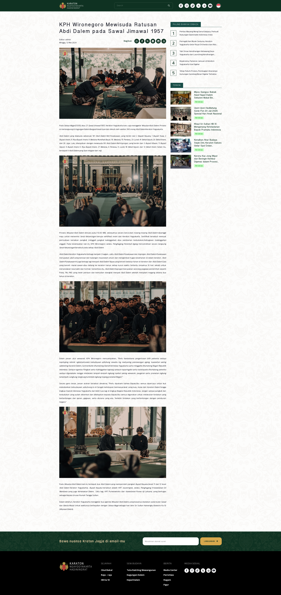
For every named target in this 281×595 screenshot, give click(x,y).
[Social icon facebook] (181, 6)
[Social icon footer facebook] (186, 570)
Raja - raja (106, 575)
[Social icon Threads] (204, 6)
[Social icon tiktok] (192, 6)
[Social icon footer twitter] (203, 570)
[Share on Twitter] (147, 41)
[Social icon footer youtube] (214, 570)
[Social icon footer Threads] (208, 570)
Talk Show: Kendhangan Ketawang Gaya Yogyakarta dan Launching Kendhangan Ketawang (197, 53)
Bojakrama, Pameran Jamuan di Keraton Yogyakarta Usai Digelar (197, 63)
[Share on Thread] (163, 41)
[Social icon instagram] (187, 6)
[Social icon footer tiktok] (197, 570)
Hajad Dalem (133, 580)
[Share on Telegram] (153, 41)
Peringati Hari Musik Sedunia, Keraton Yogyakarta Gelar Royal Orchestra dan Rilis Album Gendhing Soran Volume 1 (198, 43)
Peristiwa (168, 575)
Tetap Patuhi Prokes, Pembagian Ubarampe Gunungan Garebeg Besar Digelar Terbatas (198, 72)
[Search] (169, 6)
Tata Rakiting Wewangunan (141, 570)
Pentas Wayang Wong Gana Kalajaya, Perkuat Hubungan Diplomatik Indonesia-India (199, 33)
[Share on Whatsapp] (136, 41)
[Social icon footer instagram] (192, 570)
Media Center (170, 570)
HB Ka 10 (105, 580)
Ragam (167, 580)
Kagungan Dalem (135, 575)
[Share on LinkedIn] (158, 41)
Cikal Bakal (106, 570)
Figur (166, 585)
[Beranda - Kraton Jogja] (71, 5)
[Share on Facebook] (142, 41)
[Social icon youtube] (210, 6)
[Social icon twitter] (198, 6)
